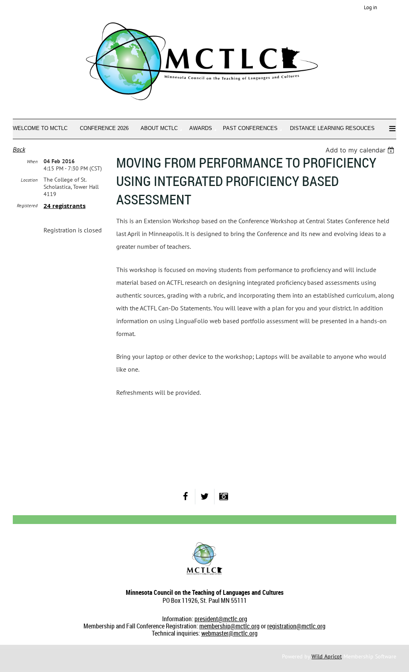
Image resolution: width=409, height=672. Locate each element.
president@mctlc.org (221, 618)
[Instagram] (223, 496)
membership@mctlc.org (229, 626)
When (32, 161)
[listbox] (361, 150)
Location (29, 180)
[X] (204, 496)
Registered (27, 205)
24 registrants (64, 206)
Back (19, 149)
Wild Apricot (327, 656)
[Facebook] (185, 496)
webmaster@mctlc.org (229, 633)
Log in (370, 7)
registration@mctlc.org (296, 626)
